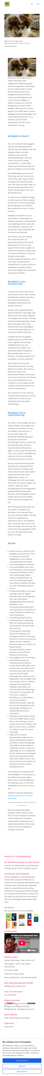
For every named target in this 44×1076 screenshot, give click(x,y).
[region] (22, 1057)
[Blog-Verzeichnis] (8, 1003)
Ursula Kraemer (12, 43)
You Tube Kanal (10, 995)
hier (23, 911)
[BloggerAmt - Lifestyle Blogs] (20, 1003)
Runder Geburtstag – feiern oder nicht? (19, 960)
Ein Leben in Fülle (11, 970)
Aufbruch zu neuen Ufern (14, 974)
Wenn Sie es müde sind (13, 41)
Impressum (8, 1026)
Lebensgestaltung (10, 46)
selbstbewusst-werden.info (14, 986)
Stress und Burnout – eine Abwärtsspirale (20, 977)
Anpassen (22, 1066)
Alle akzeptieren (22, 1060)
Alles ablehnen (22, 1072)
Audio (22, 865)
